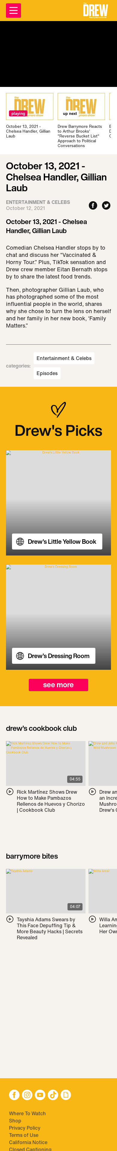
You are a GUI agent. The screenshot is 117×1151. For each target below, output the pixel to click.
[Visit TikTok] (53, 1095)
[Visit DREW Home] (95, 10)
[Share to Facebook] (93, 206)
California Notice (28, 1142)
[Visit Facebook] (14, 1095)
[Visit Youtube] (40, 1095)
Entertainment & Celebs (64, 358)
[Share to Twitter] (106, 206)
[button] (95, 10)
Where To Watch (27, 1113)
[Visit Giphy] (66, 1095)
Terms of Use (23, 1135)
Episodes (47, 373)
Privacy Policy (24, 1127)
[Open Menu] (13, 10)
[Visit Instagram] (27, 1095)
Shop (15, 1120)
